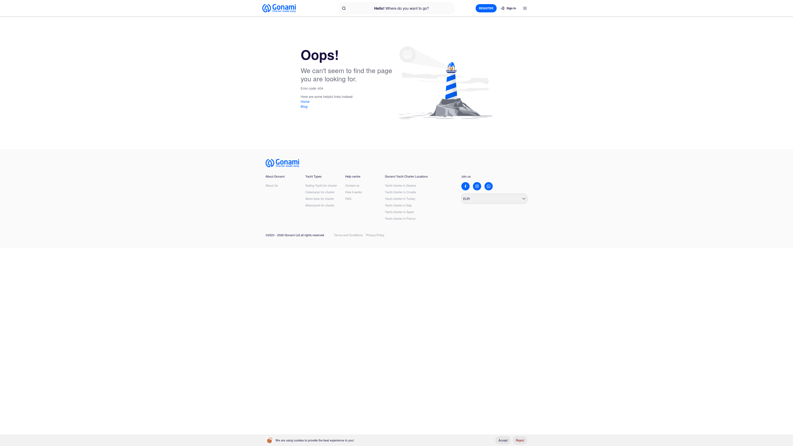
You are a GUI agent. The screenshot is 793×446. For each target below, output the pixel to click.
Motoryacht (320, 205)
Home (305, 101)
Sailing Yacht (321, 185)
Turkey (400, 198)
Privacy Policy (375, 235)
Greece (400, 185)
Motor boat (319, 198)
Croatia (400, 192)
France (400, 218)
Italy (398, 205)
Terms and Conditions (348, 235)
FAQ (348, 198)
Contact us (352, 185)
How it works (353, 192)
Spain (399, 212)
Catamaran (320, 192)
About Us (272, 185)
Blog (304, 106)
